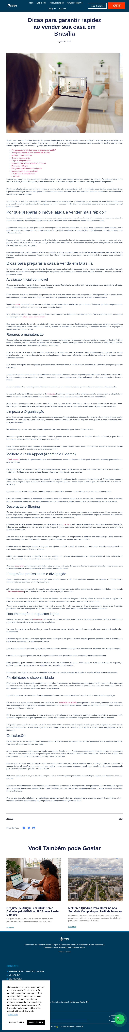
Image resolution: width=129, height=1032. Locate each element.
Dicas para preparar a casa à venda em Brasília (30, 153)
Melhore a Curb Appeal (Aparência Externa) (28, 163)
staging (66, 524)
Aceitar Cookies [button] (36, 1022)
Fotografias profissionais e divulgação (26, 168)
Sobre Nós (41, 3)
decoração (19, 566)
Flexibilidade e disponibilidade (23, 174)
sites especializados (16, 592)
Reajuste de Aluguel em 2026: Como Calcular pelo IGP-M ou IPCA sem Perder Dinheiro (32, 911)
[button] (24, 827)
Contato (62, 9)
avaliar (17, 304)
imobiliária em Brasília (68, 703)
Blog (51, 9)
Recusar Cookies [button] (16, 1022)
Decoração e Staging (19, 166)
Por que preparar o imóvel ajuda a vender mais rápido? (33, 150)
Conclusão (15, 176)
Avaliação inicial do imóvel (21, 155)
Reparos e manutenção (20, 158)
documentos (38, 619)
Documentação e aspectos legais (24, 171)
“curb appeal (13, 460)
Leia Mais (10, 927)
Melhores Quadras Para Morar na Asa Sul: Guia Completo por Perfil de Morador (95, 909)
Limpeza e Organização (20, 161)
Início (31, 3)
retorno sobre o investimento (34, 317)
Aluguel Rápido (57, 3)
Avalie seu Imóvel (75, 3)
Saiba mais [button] (13, 1015)
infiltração (51, 394)
